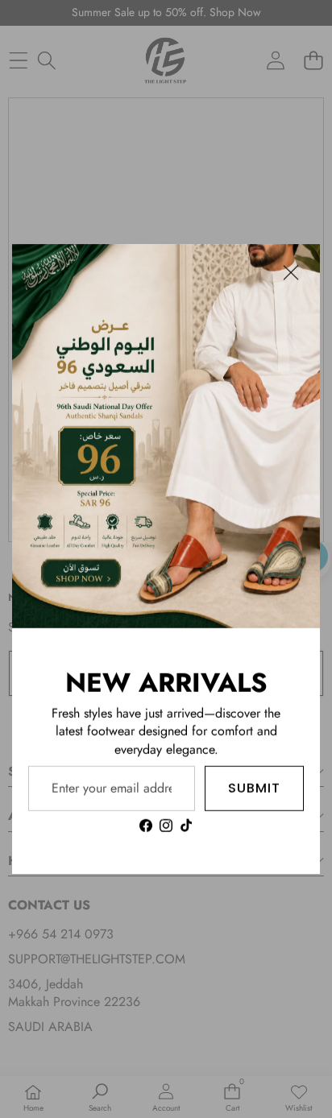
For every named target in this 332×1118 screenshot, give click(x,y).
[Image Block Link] (166, 436)
